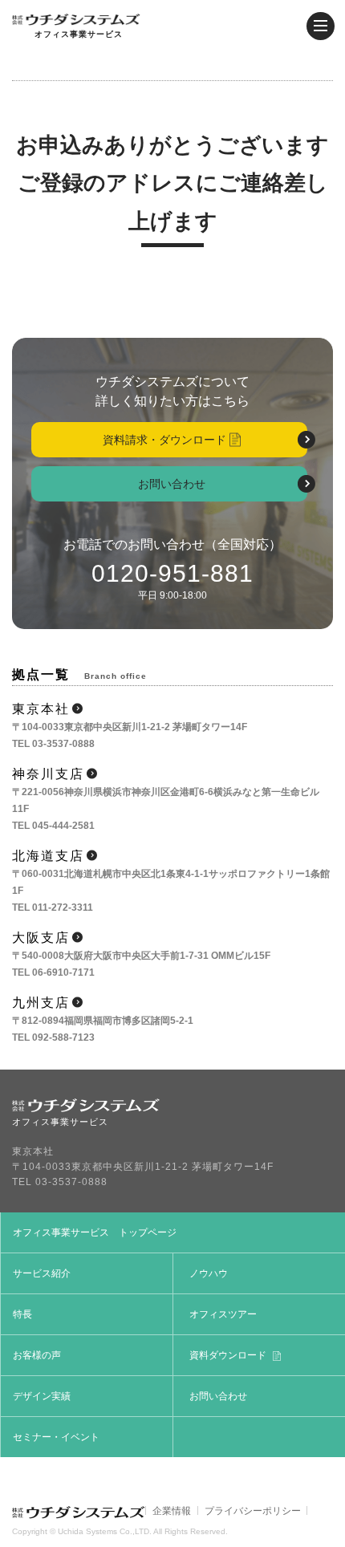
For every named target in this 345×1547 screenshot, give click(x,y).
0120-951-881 (172, 573)
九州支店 (41, 1002)
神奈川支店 (48, 774)
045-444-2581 (63, 825)
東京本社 (41, 709)
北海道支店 (48, 856)
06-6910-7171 (63, 972)
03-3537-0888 (63, 743)
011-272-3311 (62, 907)
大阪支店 (41, 937)
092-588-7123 (63, 1037)
